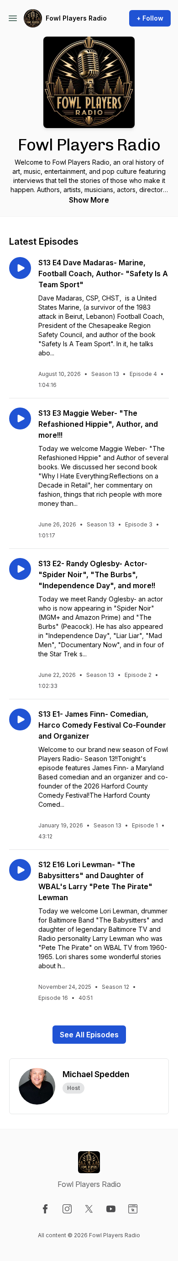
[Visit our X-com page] (89, 1208)
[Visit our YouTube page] (110, 1208)
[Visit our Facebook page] (45, 1208)
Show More (89, 199)
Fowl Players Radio (76, 18)
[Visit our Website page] (132, 1208)
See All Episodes (89, 1034)
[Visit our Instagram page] (67, 1208)
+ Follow (149, 18)
